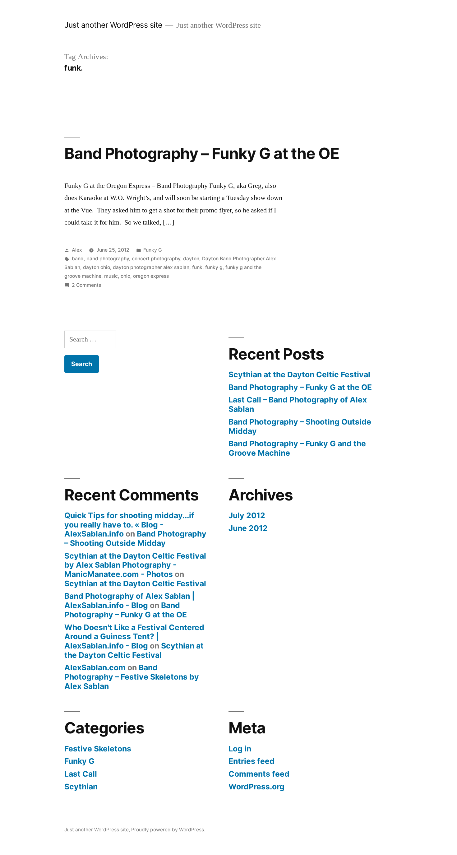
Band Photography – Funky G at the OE (201, 153)
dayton (191, 259)
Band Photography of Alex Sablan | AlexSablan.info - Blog (129, 600)
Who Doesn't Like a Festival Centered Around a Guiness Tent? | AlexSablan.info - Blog (134, 636)
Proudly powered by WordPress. (168, 830)
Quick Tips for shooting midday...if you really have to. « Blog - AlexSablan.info (129, 524)
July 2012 (246, 515)
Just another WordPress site (113, 25)
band (78, 259)
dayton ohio (96, 267)
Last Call (80, 773)
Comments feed (258, 773)
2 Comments (86, 285)
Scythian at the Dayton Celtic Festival (299, 374)
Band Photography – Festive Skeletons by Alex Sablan (131, 676)
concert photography (156, 259)
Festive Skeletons (97, 748)
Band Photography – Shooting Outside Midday (299, 426)
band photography (107, 259)
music (111, 276)
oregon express (151, 276)
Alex (77, 250)
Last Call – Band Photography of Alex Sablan (297, 404)
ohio (125, 276)
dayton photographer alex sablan (151, 267)
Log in (239, 748)
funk (197, 267)
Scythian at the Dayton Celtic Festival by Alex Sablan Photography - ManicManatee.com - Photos (135, 565)
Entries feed (251, 761)
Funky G (152, 250)
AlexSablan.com (95, 667)
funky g (214, 267)
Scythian (81, 786)
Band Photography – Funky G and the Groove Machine (297, 448)
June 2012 (248, 528)
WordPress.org (256, 786)
